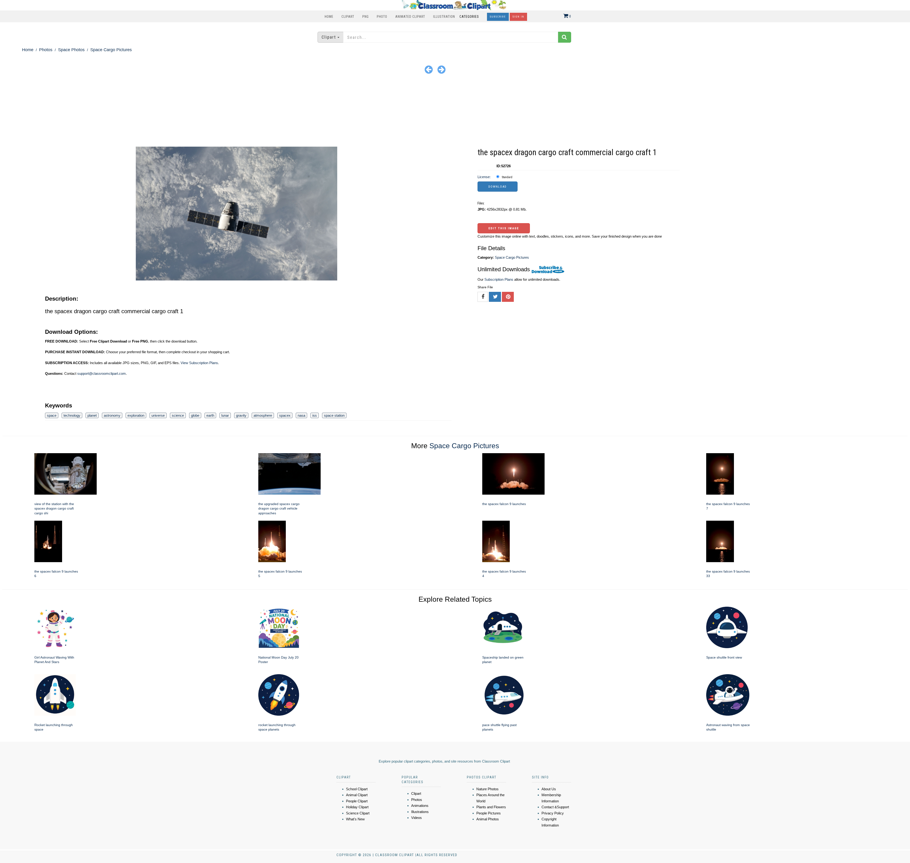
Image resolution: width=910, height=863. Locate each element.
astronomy (112, 415)
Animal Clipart (357, 795)
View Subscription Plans (199, 363)
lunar (225, 415)
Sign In (518, 16)
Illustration (444, 16)
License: (484, 177)
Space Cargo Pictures (111, 49)
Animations (419, 806)
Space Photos (71, 49)
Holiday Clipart (357, 807)
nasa (301, 415)
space (51, 415)
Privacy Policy (552, 813)
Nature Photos (487, 789)
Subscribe (498, 16)
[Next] (441, 69)
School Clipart (357, 789)
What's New (355, 819)
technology (72, 415)
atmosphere (263, 415)
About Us (548, 789)
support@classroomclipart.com (101, 373)
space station (334, 415)
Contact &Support (555, 807)
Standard (507, 177)
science (178, 415)
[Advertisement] (455, 111)
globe (195, 415)
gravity (241, 415)
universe (158, 415)
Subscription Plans (498, 279)
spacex (285, 415)
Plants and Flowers (491, 807)
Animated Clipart (410, 16)
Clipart (347, 16)
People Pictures (488, 813)
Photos (45, 49)
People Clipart (357, 801)
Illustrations (420, 812)
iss (314, 415)
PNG (365, 16)
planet (92, 415)
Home (329, 16)
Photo (382, 16)
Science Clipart (357, 813)
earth (210, 415)
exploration (135, 415)
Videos (416, 818)
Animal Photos (487, 819)
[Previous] (429, 69)
